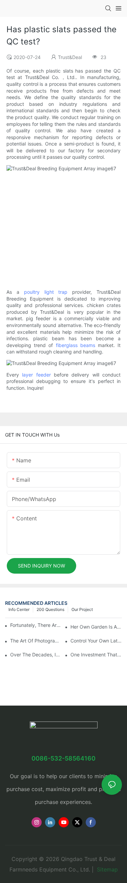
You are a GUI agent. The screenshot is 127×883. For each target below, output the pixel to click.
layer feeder (36, 375)
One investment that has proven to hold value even (96, 654)
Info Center (18, 609)
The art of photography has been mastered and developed (36, 641)
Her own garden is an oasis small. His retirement (96, 627)
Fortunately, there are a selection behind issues (35, 625)
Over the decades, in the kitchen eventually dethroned (36, 654)
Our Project (82, 609)
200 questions (50, 609)
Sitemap (106, 869)
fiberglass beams (75, 345)
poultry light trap (46, 292)
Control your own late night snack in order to (96, 641)
